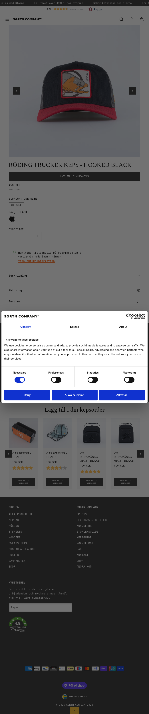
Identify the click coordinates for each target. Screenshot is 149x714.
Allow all (121, 394)
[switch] (56, 380)
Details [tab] (74, 326)
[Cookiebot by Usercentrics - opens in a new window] (129, 316)
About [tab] (123, 326)
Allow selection (74, 394)
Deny (27, 394)
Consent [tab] (25, 326)
